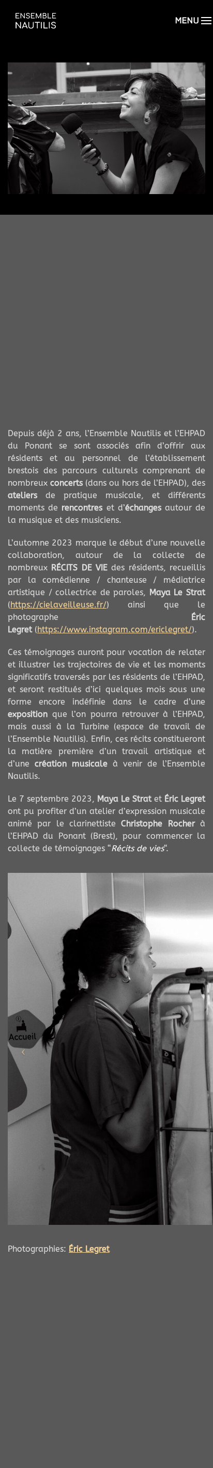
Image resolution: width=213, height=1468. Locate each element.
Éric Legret (89, 1249)
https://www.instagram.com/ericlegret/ (114, 629)
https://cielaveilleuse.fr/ (58, 605)
